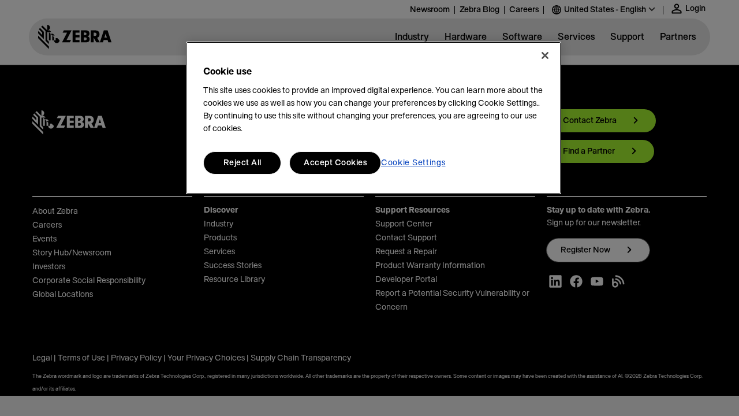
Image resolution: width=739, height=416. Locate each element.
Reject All (242, 163)
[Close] (545, 55)
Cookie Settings (413, 163)
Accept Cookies (335, 163)
